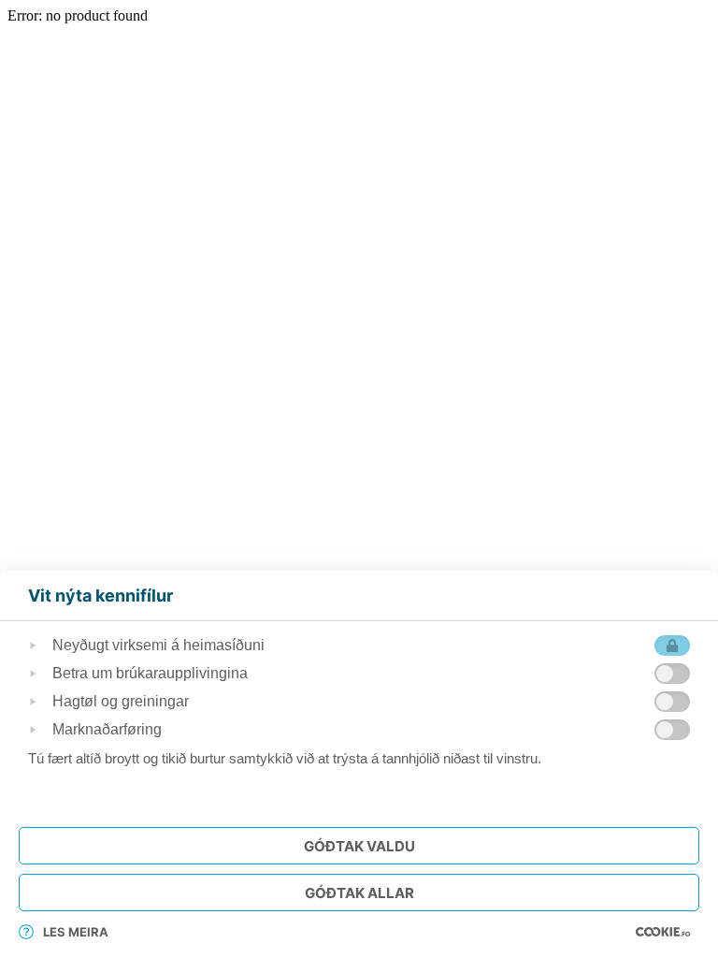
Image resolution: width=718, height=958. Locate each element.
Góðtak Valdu (359, 846)
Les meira (75, 931)
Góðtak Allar (359, 893)
